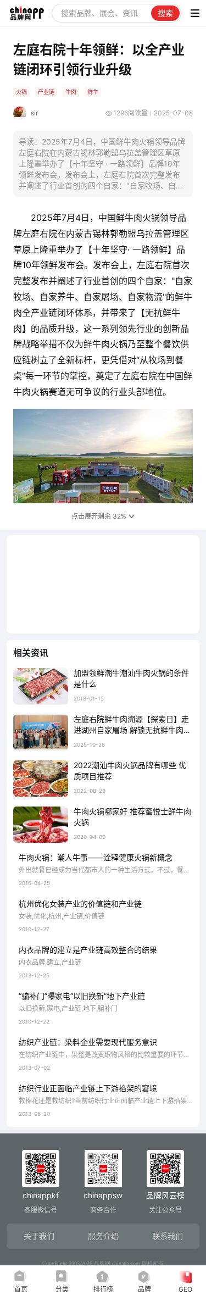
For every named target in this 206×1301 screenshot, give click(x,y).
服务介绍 (103, 1236)
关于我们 (39, 1236)
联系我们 (167, 1236)
